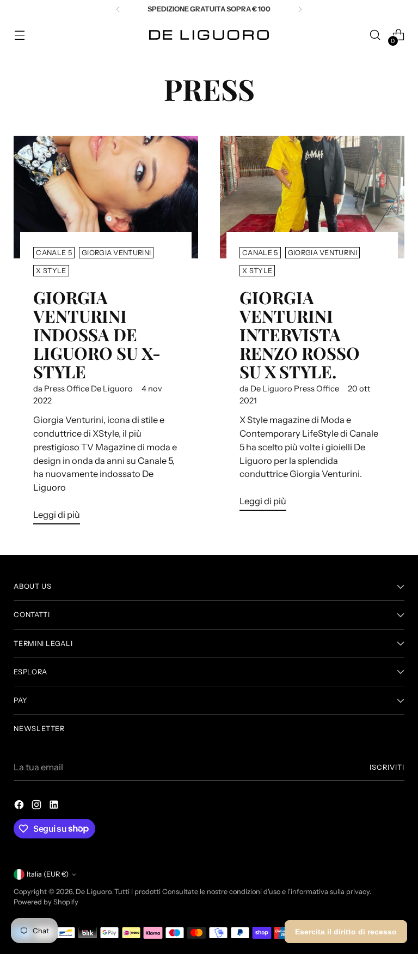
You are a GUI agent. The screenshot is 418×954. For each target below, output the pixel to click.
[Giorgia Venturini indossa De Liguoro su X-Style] (106, 197)
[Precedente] (118, 9)
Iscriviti (387, 767)
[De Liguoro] (209, 34)
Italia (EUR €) (48, 874)
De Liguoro (93, 891)
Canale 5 (54, 253)
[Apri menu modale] (19, 35)
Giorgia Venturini (116, 253)
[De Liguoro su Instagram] (37, 806)
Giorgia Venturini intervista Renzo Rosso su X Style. (299, 334)
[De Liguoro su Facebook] (20, 806)
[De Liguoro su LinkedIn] (55, 806)
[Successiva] (300, 9)
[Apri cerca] (375, 35)
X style (51, 271)
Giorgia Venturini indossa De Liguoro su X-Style (97, 334)
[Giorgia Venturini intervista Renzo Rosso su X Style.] (312, 197)
